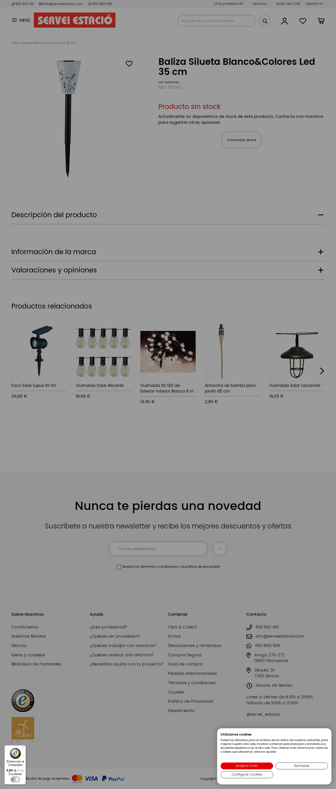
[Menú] (23, 748)
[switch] (15, 779)
